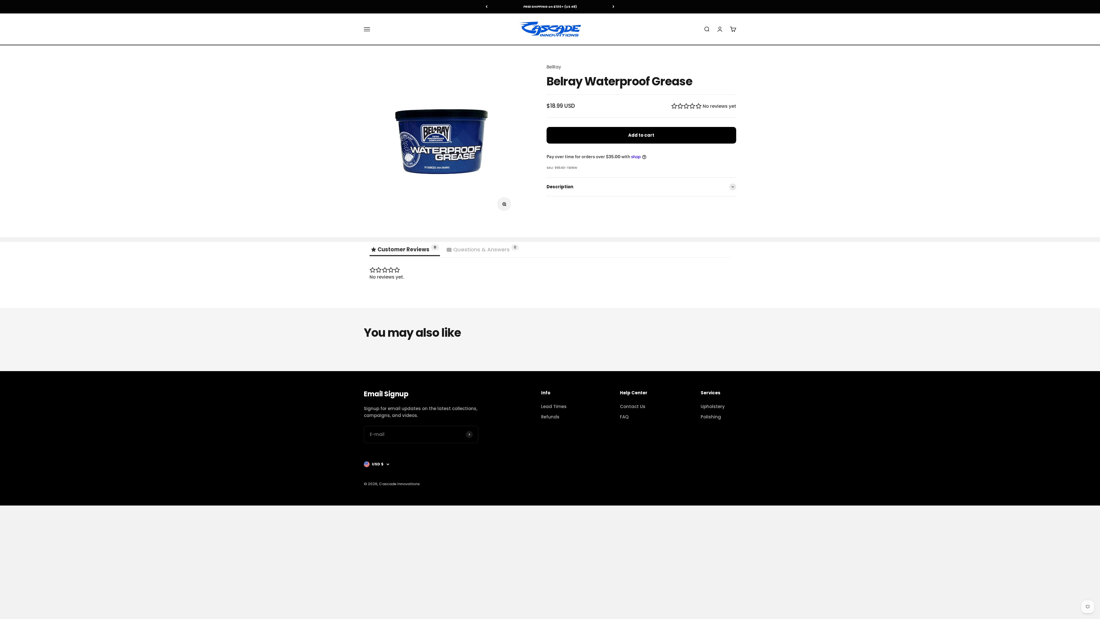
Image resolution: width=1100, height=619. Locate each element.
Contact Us (632, 406)
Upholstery (713, 406)
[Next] (613, 6)
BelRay (554, 67)
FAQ (624, 417)
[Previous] (487, 6)
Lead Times (554, 406)
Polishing (711, 417)
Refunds (550, 417)
